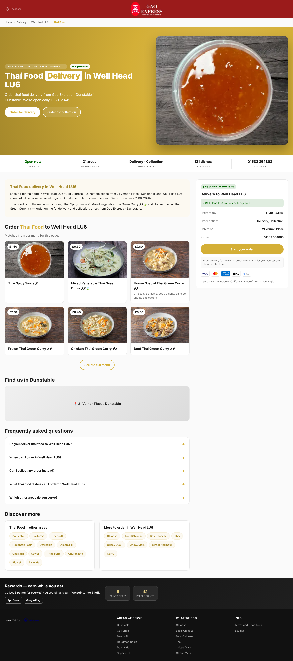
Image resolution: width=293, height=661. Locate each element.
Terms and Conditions (248, 625)
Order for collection (61, 112)
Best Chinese (158, 536)
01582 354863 (260, 162)
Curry (110, 553)
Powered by (12, 620)
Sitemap (240, 630)
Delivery (21, 22)
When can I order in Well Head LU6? (35, 457)
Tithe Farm (54, 553)
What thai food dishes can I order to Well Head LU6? (47, 484)
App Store (13, 600)
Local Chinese (134, 536)
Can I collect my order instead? (32, 470)
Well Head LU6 (40, 22)
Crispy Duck (114, 544)
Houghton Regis (22, 544)
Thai (177, 536)
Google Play (33, 600)
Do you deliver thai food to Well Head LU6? (40, 444)
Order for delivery (22, 112)
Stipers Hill (66, 544)
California (38, 536)
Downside (46, 544)
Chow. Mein (137, 544)
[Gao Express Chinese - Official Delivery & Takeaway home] (146, 9)
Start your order (242, 249)
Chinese (112, 536)
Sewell (35, 553)
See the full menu (97, 365)
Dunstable (18, 536)
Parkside (34, 562)
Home (8, 22)
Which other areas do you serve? (33, 497)
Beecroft (57, 536)
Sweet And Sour (162, 544)
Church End (75, 553)
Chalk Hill (18, 553)
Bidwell (16, 562)
